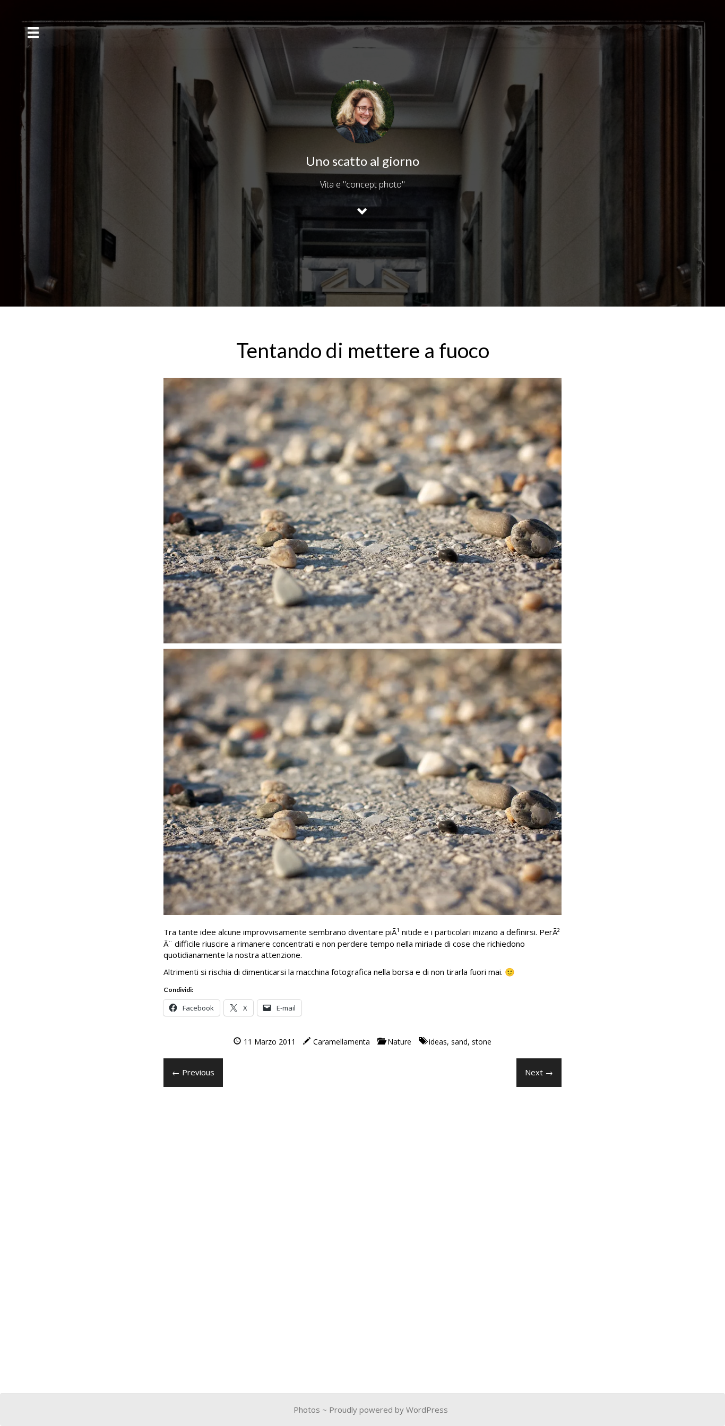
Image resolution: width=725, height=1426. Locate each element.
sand (459, 1042)
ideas (438, 1042)
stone (481, 1042)
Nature (399, 1042)
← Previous (193, 1072)
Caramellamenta (341, 1042)
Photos (307, 1409)
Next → (539, 1072)
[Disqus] (362, 1231)
